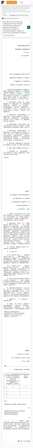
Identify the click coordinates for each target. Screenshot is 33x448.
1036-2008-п (23, 97)
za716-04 (24, 299)
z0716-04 (23, 108)
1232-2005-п (28, 94)
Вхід (21, 2)
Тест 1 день (11, 2)
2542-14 (18, 92)
